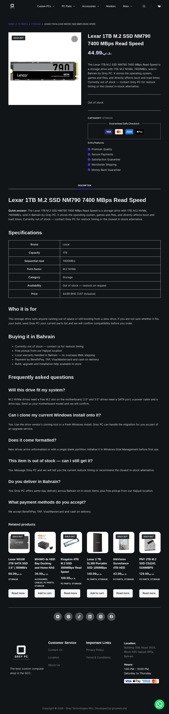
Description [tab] (84, 185)
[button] (159, 704)
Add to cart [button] (44, 593)
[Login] (151, 6)
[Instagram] (68, 617)
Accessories (89, 6)
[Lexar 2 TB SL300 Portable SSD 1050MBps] (97, 542)
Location (53, 657)
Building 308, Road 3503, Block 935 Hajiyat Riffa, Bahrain (140, 652)
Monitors (111, 6)
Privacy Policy (95, 649)
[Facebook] (111, 617)
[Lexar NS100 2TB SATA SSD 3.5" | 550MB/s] (19, 542)
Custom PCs (44, 6)
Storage (107, 118)
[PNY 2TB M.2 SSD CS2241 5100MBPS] (150, 542)
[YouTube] (58, 617)
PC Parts (67, 6)
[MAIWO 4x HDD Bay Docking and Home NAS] (45, 542)
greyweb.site (119, 708)
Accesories (41, 579)
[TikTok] (79, 617)
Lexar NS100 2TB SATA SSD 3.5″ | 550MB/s (18, 563)
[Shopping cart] (159, 6)
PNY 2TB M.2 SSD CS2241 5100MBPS (147, 563)
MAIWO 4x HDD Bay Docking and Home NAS (45, 563)
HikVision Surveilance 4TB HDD (121, 563)
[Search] (144, 6)
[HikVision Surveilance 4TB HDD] (124, 542)
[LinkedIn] (90, 617)
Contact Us (55, 649)
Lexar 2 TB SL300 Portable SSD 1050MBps (97, 563)
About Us (54, 665)
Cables (39, 582)
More (126, 6)
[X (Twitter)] (101, 617)
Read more (18, 593)
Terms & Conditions (98, 657)
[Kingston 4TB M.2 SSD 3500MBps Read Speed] (71, 542)
